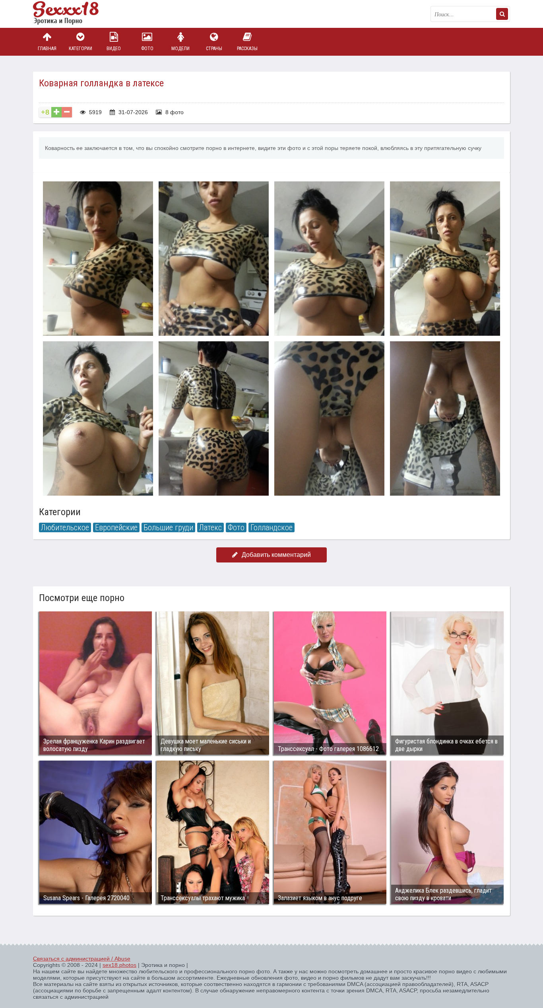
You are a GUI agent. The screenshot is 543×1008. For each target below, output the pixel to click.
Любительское (65, 527)
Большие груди (168, 527)
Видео (114, 48)
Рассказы (247, 48)
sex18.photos (119, 965)
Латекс (210, 527)
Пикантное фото (72, 14)
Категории (80, 48)
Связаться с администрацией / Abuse (81, 958)
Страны (214, 48)
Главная (47, 48)
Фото (147, 48)
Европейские (116, 527)
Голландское (271, 527)
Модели (180, 48)
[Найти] (502, 14)
